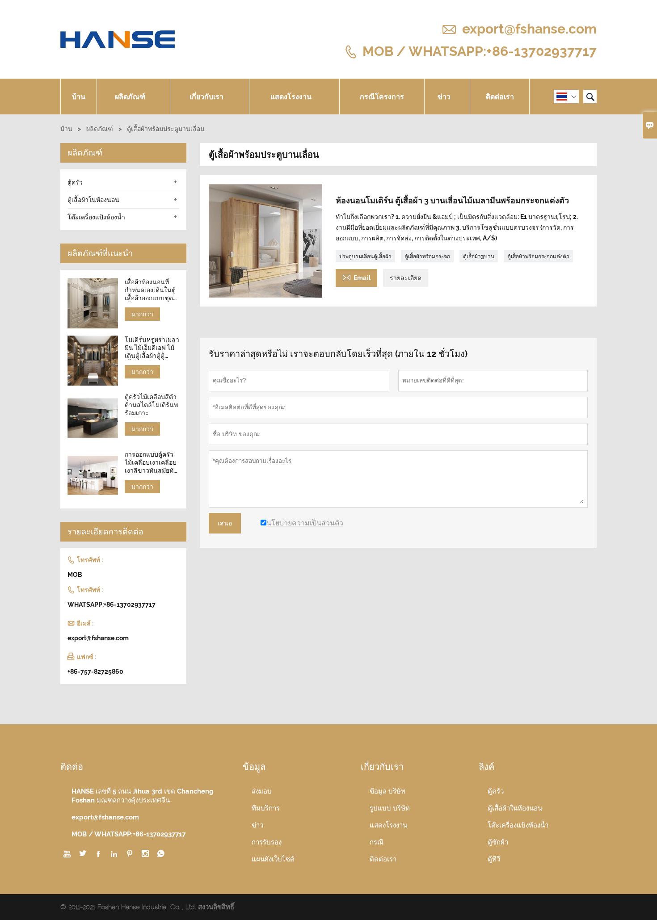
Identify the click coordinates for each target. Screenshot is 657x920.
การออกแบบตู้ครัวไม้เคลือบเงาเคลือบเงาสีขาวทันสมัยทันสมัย (151, 463)
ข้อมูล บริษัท (387, 791)
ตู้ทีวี (494, 859)
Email (356, 276)
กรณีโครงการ (382, 96)
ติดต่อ (71, 766)
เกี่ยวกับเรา (206, 96)
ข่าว (444, 96)
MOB (74, 574)
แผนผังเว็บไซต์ (273, 859)
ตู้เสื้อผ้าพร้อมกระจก (427, 256)
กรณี (376, 842)
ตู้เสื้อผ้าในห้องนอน (93, 199)
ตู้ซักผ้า (498, 842)
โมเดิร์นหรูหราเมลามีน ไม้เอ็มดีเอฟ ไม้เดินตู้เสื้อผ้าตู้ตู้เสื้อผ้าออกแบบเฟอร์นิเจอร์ (152, 348)
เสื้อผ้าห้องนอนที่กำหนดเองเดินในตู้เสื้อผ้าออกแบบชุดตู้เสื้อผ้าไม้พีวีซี (151, 290)
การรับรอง (267, 842)
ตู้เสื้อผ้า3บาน (478, 256)
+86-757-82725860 (95, 671)
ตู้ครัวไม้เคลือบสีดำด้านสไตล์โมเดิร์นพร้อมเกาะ (151, 404)
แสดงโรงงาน (291, 96)
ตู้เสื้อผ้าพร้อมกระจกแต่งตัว (538, 256)
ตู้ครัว (75, 182)
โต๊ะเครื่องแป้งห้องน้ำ (96, 217)
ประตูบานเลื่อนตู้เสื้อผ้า (365, 256)
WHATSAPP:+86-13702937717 (111, 604)
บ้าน (78, 96)
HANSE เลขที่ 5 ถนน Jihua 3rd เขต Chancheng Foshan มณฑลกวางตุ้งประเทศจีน (143, 795)
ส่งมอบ (262, 791)
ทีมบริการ (266, 808)
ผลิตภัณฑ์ (130, 96)
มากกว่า (142, 314)
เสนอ (225, 523)
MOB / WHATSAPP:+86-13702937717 (479, 51)
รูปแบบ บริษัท (390, 808)
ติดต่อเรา (500, 96)
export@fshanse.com (529, 29)
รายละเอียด (405, 277)
